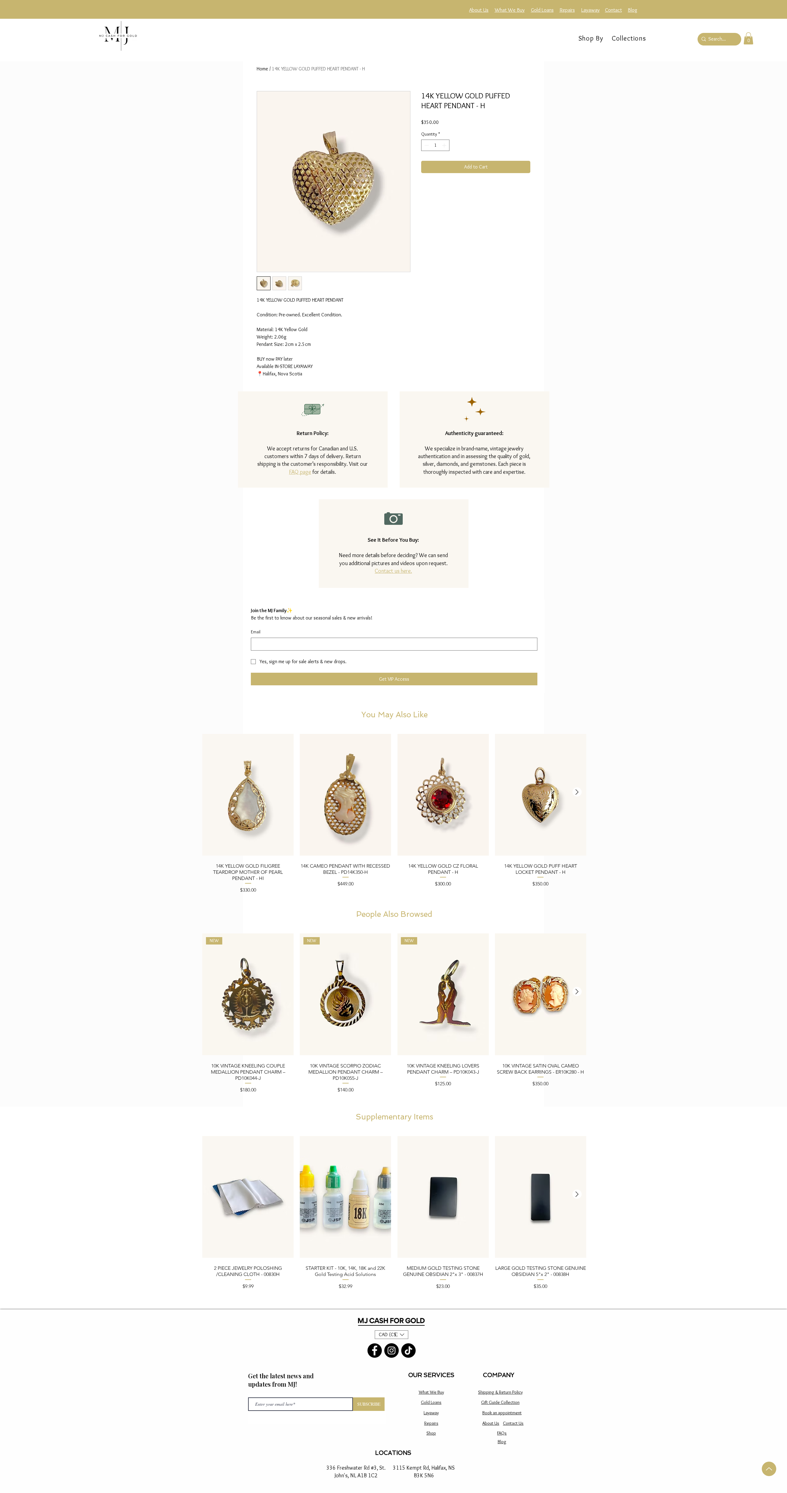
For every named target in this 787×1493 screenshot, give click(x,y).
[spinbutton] (435, 155)
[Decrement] (426, 155)
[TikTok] (408, 1350)
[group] (394, 813)
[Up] (769, 1469)
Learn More (512, 132)
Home (262, 69)
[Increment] (445, 155)
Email (255, 632)
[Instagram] (391, 1350)
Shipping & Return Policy (500, 1392)
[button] (629, 38)
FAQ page (300, 472)
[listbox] (391, 1334)
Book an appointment (502, 1413)
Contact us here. (393, 571)
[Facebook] (374, 1350)
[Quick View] (248, 794)
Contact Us (513, 1423)
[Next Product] (577, 792)
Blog (502, 1441)
